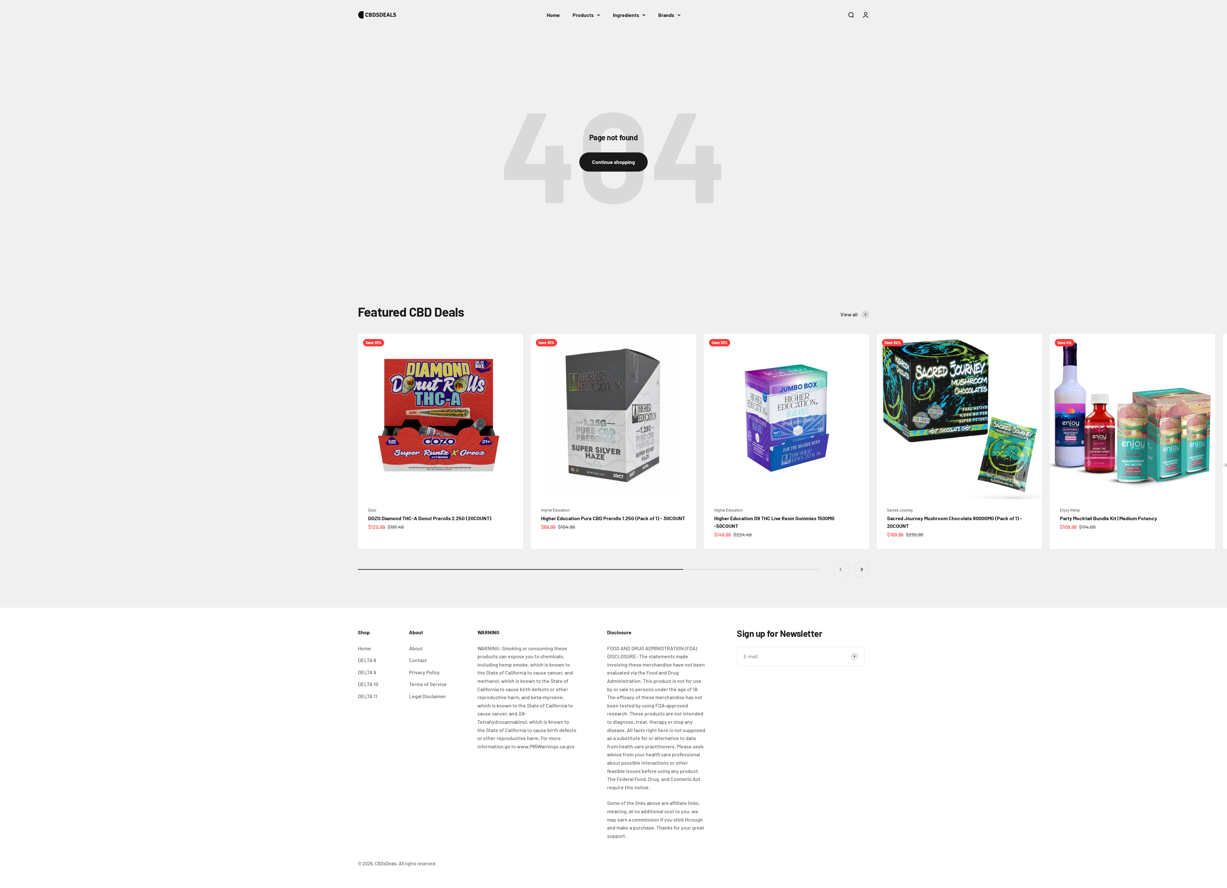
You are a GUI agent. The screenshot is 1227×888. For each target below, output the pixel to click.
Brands (666, 15)
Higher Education (555, 510)
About (416, 648)
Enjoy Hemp (1070, 510)
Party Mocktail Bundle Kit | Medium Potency (1108, 518)
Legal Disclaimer (427, 696)
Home (553, 15)
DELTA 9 (367, 672)
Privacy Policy (424, 672)
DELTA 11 (367, 696)
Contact (418, 660)
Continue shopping (613, 162)
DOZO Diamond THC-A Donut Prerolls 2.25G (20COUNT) (429, 518)
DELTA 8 (367, 660)
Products (583, 15)
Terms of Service (428, 684)
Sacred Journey (900, 510)
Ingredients (626, 15)
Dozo (372, 510)
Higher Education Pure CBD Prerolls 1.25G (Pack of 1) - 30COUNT (613, 518)
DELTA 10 (368, 684)
